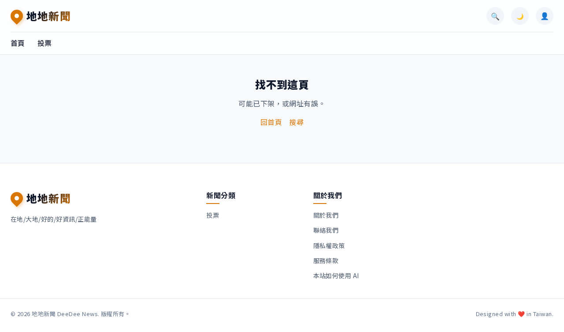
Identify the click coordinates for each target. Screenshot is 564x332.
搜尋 (296, 122)
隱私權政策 (329, 245)
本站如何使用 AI (336, 275)
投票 (44, 43)
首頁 (18, 43)
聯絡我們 (326, 230)
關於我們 (326, 215)
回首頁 (271, 122)
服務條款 (326, 260)
